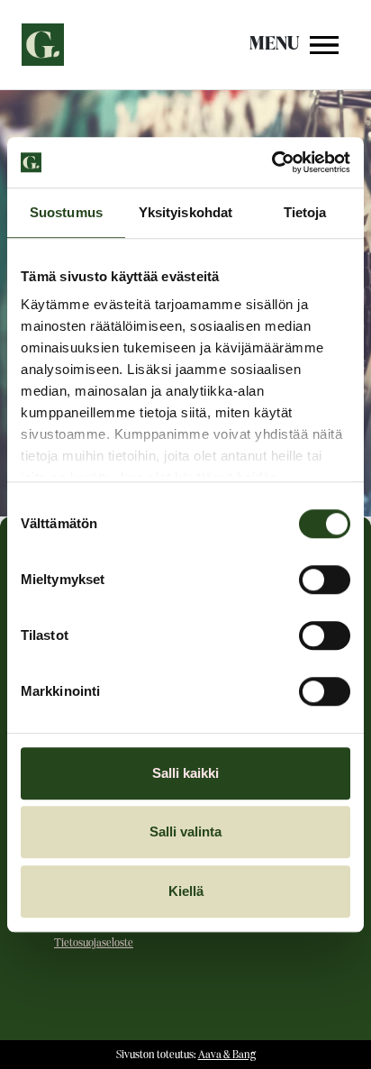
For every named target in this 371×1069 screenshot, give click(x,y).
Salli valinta (185, 831)
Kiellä (186, 891)
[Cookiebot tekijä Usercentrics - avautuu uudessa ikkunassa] (271, 162)
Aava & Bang (227, 1055)
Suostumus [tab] (66, 212)
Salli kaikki (185, 773)
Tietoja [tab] (305, 212)
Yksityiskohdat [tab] (185, 212)
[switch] (324, 579)
